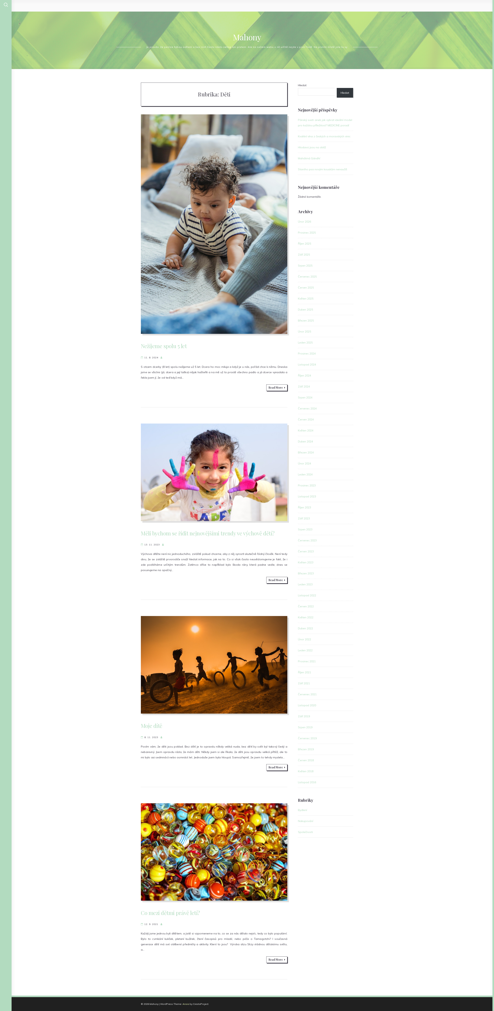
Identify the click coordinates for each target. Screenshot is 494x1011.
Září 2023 (304, 518)
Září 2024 (304, 386)
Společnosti (305, 832)
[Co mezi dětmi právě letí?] (214, 852)
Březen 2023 (306, 573)
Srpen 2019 (305, 727)
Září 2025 (304, 254)
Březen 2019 (306, 749)
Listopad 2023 (307, 496)
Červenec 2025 (307, 276)
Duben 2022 (305, 628)
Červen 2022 (306, 606)
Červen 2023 (306, 551)
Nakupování (305, 821)
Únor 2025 (304, 331)
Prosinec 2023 (307, 485)
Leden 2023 (305, 584)
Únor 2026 (304, 221)
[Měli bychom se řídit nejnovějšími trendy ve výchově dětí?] (214, 472)
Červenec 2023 (307, 540)
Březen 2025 (306, 320)
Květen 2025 (305, 298)
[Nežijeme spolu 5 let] (214, 224)
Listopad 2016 (307, 782)
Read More (275, 387)
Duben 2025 (305, 309)
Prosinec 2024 (307, 353)
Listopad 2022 (307, 595)
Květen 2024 (305, 430)
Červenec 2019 (307, 738)
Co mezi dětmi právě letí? (170, 912)
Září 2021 (304, 683)
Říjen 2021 (304, 672)
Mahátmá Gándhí (309, 158)
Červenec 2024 (307, 408)
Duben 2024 (305, 441)
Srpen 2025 (305, 265)
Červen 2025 (306, 287)
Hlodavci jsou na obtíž (312, 147)
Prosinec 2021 (307, 661)
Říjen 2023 (304, 507)
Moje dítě (151, 725)
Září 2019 (304, 716)
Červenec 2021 (307, 694)
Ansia (186, 1004)
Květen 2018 (305, 771)
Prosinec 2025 (307, 232)
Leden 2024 (305, 474)
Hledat (302, 85)
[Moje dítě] (214, 665)
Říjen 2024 (304, 375)
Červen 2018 (306, 760)
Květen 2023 (305, 562)
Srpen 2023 (305, 529)
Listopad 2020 (307, 705)
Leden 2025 (305, 342)
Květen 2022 (305, 617)
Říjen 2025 (304, 243)
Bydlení (302, 810)
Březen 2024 (306, 452)
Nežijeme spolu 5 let (164, 345)
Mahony (247, 37)
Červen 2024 (306, 419)
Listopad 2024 (307, 364)
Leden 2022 (305, 650)
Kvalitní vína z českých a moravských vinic (324, 136)
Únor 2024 (304, 463)
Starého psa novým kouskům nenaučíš (322, 169)
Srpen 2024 (305, 397)
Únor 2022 (304, 639)
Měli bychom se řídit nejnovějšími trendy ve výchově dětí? (208, 533)
